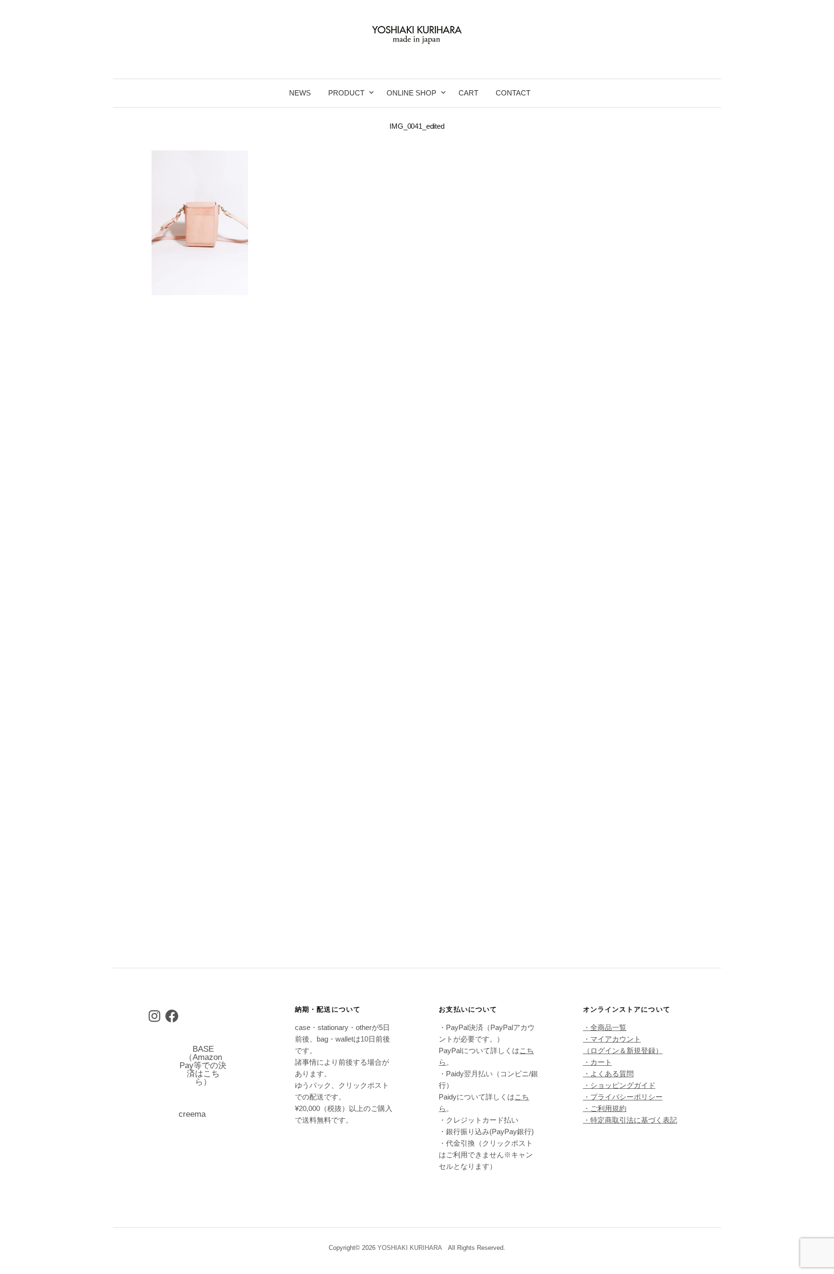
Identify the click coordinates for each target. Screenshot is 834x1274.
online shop (411, 93)
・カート (597, 1062)
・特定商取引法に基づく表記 (630, 1120)
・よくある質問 (608, 1074)
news (300, 93)
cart (468, 93)
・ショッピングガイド (619, 1085)
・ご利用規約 (604, 1108)
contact (513, 93)
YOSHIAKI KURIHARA (409, 1247)
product (346, 93)
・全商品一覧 (604, 1027)
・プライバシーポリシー (623, 1097)
